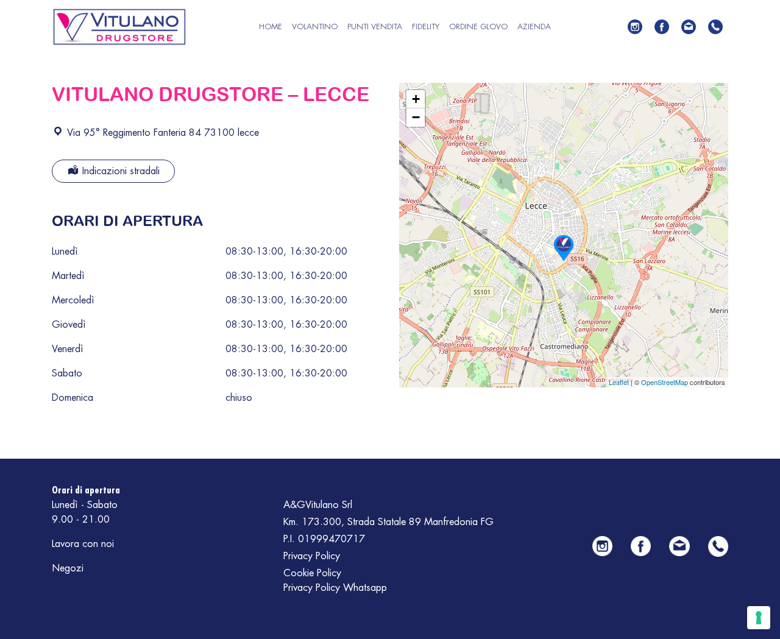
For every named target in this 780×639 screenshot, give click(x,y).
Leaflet (619, 382)
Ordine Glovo (478, 26)
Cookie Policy (312, 573)
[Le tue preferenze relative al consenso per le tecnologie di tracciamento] (758, 617)
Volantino (315, 26)
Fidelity (425, 26)
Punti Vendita (374, 26)
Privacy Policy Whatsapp (335, 588)
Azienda (534, 26)
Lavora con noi (83, 544)
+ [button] (416, 99)
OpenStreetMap (664, 382)
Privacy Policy (311, 556)
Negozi (67, 568)
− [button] (416, 117)
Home (270, 26)
